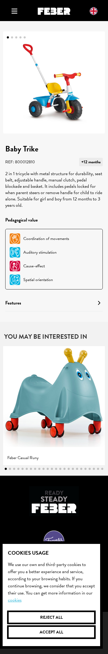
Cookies (14, 599)
